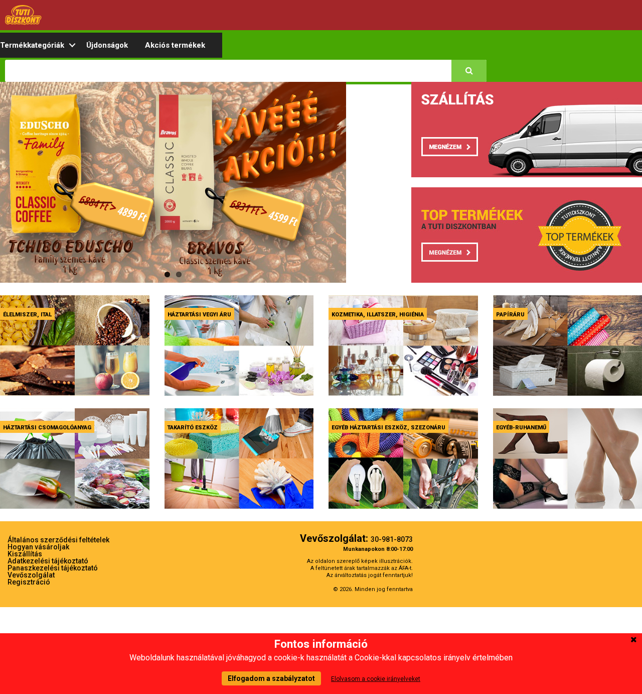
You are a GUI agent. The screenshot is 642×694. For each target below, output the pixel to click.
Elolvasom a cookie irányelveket (375, 678)
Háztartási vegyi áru (199, 314)
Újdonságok (107, 45)
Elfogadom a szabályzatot (271, 678)
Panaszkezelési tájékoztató (53, 568)
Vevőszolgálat (31, 575)
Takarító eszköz (193, 427)
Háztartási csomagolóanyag (47, 427)
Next (363, 191)
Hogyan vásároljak (38, 547)
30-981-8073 (392, 539)
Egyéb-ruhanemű (521, 427)
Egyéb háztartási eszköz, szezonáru (388, 427)
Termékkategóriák (32, 45)
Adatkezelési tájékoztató (48, 561)
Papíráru (510, 314)
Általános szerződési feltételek (58, 540)
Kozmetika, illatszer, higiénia (378, 314)
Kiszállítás (25, 554)
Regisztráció (29, 582)
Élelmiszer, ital (27, 314)
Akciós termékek (175, 45)
